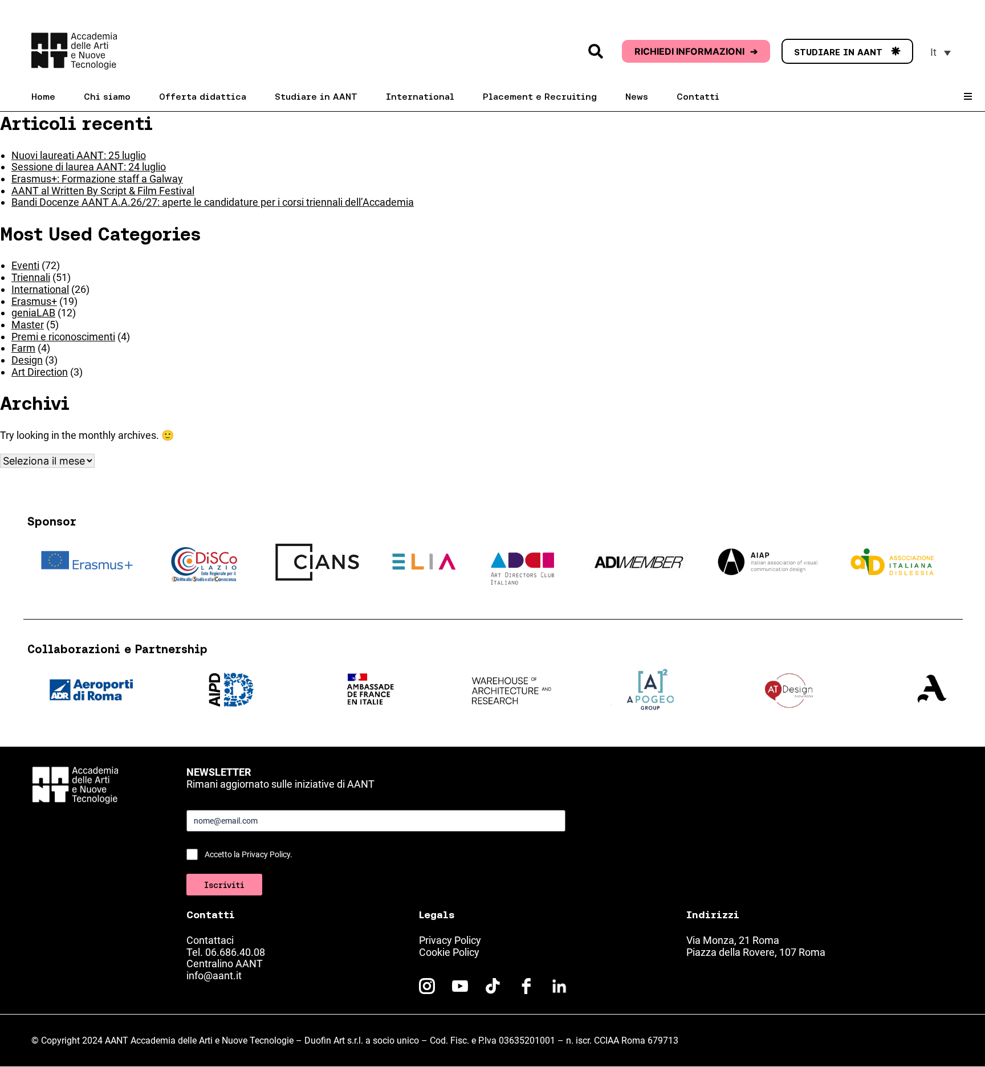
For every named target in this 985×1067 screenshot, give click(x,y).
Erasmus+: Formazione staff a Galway (97, 179)
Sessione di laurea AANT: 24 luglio (88, 167)
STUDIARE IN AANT (847, 52)
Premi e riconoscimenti (63, 337)
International (40, 289)
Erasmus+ (34, 301)
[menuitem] (940, 52)
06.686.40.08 (235, 952)
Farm (23, 348)
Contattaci (210, 940)
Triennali (30, 277)
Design (27, 360)
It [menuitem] (933, 52)
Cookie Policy (449, 952)
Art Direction (39, 372)
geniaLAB (33, 313)
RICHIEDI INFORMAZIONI (696, 51)
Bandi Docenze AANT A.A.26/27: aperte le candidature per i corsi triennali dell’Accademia (212, 202)
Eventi (25, 265)
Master (27, 325)
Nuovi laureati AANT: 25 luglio (78, 155)
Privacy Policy (450, 940)
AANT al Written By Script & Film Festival (102, 191)
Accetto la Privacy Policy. (248, 854)
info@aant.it (214, 976)
